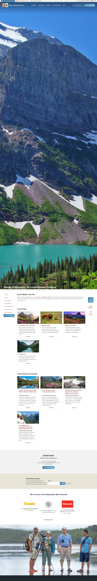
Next (63, 483)
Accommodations (7, 300)
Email (49, 481)
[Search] (73, 5)
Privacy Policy (68, 483)
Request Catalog (89, 5)
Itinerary (6, 297)
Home (5, 283)
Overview (6, 294)
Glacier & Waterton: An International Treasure (26, 283)
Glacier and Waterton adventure (44, 297)
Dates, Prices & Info (8, 309)
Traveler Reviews (7, 303)
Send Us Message (48, 467)
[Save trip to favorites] (58, 286)
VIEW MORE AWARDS (48, 519)
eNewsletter (79, 5)
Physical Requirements (9, 306)
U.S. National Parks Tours (12, 283)
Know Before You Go (39, 283)
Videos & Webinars (8, 312)
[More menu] (64, 5)
